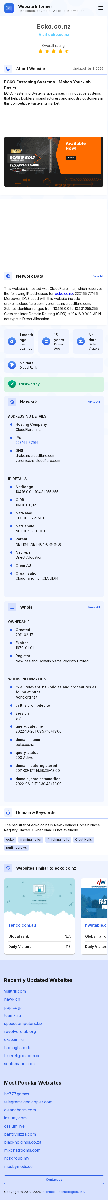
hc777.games (16, 1093)
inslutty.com (15, 1117)
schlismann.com (19, 1063)
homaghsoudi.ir (18, 1047)
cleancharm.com (20, 1109)
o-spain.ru (14, 1039)
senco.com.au (22, 925)
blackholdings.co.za (22, 1142)
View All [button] (97, 276)
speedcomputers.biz (23, 1023)
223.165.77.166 (27, 442)
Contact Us (54, 1179)
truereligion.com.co (22, 1055)
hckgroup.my (16, 1158)
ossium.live (14, 1126)
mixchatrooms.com (22, 1150)
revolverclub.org (20, 1031)
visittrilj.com (15, 991)
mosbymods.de (18, 1166)
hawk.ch (12, 999)
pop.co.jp (13, 1007)
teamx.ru (12, 1015)
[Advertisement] (53, 121)
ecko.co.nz (64, 293)
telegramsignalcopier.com (28, 1101)
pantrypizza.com (20, 1134)
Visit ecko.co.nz (54, 34)
